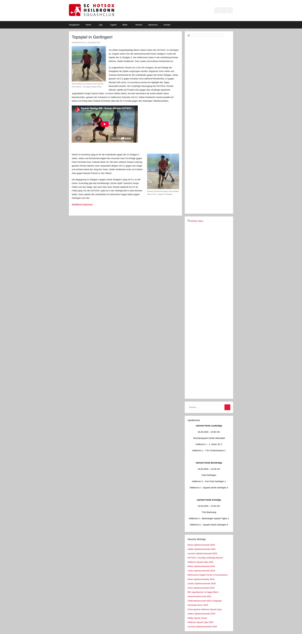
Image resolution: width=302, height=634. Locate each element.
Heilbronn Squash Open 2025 (200, 622)
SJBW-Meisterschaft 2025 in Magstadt (205, 601)
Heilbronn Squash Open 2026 (200, 562)
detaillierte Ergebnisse (82, 204)
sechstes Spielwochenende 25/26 (202, 553)
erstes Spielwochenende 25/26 (201, 588)
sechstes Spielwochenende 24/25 (202, 627)
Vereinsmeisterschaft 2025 (199, 596)
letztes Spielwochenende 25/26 (201, 545)
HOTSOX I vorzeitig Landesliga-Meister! (205, 558)
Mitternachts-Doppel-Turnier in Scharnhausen (208, 575)
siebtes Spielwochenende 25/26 (201, 549)
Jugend (113, 25)
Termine (138, 25)
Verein (88, 25)
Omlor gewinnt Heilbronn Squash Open (205, 609)
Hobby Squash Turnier (197, 618)
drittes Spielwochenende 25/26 (201, 579)
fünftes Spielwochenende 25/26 (201, 566)
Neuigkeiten (74, 25)
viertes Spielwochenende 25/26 (201, 571)
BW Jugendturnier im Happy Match (203, 592)
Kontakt (167, 25)
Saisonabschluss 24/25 (198, 605)
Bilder (125, 25)
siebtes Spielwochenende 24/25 (201, 614)
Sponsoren (153, 25)
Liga (100, 25)
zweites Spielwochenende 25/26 (202, 583)
